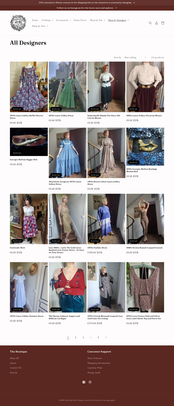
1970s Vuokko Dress (97, 248)
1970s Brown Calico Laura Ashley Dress (104, 182)
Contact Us (16, 367)
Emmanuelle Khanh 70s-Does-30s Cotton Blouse (104, 116)
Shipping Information (99, 362)
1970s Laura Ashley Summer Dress (26, 316)
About (13, 362)
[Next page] (106, 337)
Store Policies (95, 358)
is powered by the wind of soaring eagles (99, 400)
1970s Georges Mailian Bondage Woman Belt (141, 170)
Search (13, 372)
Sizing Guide (94, 372)
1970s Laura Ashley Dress (61, 115)
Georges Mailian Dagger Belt (24, 159)
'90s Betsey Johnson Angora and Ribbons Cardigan (64, 317)
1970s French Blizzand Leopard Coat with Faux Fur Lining (105, 317)
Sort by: (118, 57)
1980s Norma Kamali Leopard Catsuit (144, 248)
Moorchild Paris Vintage (74, 400)
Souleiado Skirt (17, 248)
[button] (47, 20)
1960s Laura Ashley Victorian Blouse (144, 115)
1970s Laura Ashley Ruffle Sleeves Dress (26, 116)
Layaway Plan (95, 367)
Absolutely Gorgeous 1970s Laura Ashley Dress (65, 182)
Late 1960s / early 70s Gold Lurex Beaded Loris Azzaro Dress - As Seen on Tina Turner (66, 250)
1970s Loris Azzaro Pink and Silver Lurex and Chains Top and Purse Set (143, 317)
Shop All (14, 358)
